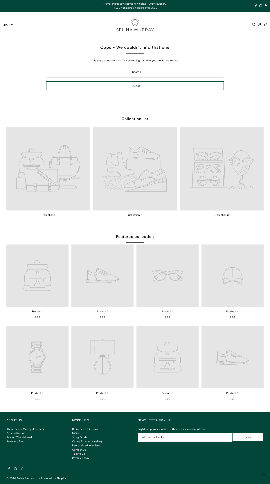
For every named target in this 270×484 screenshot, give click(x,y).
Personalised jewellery (86, 445)
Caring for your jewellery (87, 441)
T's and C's (79, 453)
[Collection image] (48, 168)
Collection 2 (135, 215)
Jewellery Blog (15, 441)
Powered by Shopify (53, 478)
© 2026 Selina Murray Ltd (22, 478)
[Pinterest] (266, 6)
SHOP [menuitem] (6, 24)
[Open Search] (253, 24)
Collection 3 (222, 215)
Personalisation (15, 433)
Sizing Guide (79, 437)
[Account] (260, 24)
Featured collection (135, 236)
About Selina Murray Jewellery (25, 429)
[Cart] (265, 24)
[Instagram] (260, 6)
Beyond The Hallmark (19, 437)
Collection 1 (48, 215)
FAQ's (75, 433)
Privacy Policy (80, 458)
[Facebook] (256, 6)
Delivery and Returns (85, 429)
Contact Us (79, 449)
